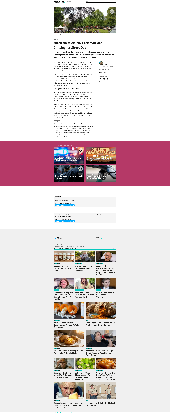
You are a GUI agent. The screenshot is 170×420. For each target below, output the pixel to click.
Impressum (78, 412)
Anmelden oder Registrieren (65, 205)
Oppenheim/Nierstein (60, 35)
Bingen (56, 162)
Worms (56, 179)
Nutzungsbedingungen (70, 412)
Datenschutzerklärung (61, 412)
